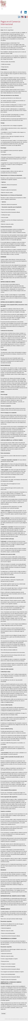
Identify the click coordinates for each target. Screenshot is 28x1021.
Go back (3, 1013)
